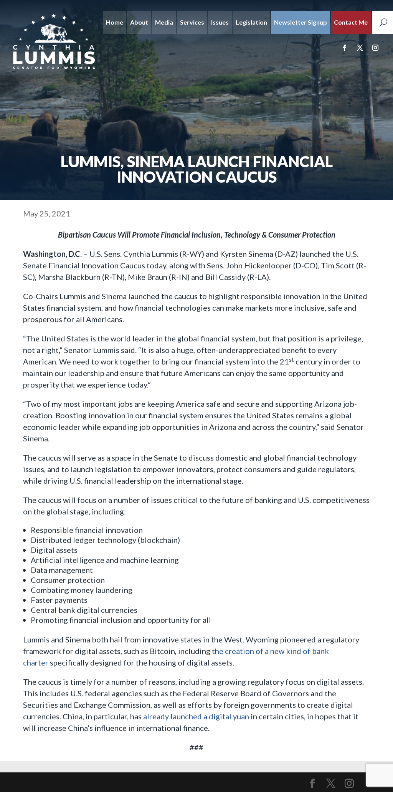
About (139, 22)
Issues (220, 22)
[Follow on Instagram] (375, 48)
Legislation (251, 22)
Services (192, 22)
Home (114, 22)
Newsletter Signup (300, 22)
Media (164, 22)
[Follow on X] (360, 48)
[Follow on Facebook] (345, 48)
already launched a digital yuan (196, 716)
